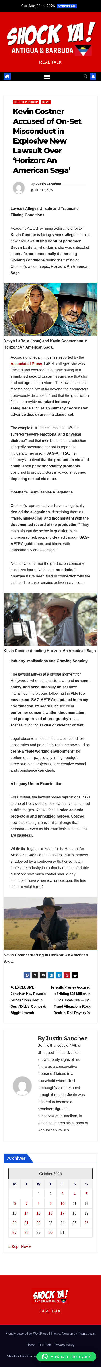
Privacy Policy (64, 1345)
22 (38, 1223)
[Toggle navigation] (47, 76)
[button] (85, 76)
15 (38, 1213)
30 (50, 1233)
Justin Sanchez (48, 184)
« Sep (13, 1247)
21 (26, 1223)
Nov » (26, 1247)
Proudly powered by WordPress (27, 1333)
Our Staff (45, 1345)
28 (26, 1233)
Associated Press (26, 364)
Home (31, 1345)
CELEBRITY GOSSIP (26, 102)
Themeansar (86, 1333)
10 (62, 1204)
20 (14, 1223)
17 (62, 1213)
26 (86, 1223)
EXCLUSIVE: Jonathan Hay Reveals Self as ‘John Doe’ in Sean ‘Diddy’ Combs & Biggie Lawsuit (28, 1000)
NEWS (45, 102)
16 (50, 1213)
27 (14, 1233)
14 (26, 1213)
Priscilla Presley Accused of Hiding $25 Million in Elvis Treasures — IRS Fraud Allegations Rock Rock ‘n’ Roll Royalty (70, 1000)
